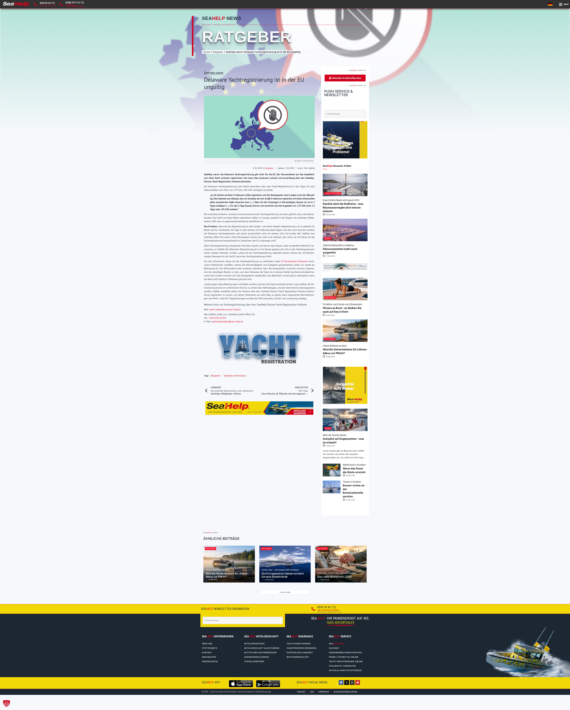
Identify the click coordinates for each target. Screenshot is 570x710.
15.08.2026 (330, 446)
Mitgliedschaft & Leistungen (261, 648)
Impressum (323, 692)
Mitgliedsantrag (254, 644)
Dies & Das (330, 297)
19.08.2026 (330, 315)
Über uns (207, 644)
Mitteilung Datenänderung (260, 652)
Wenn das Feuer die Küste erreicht (354, 469)
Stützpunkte (209, 648)
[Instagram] (352, 682)
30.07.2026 (324, 580)
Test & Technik (332, 193)
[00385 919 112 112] (61, 4)
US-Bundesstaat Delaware (294, 261)
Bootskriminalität (298, 657)
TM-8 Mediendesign (263, 692)
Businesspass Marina (256, 657)
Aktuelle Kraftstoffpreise (345, 670)
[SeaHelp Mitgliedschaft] (259, 413)
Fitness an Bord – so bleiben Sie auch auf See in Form (342, 308)
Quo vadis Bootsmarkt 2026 (336, 575)
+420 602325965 (217, 317)
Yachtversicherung (299, 644)
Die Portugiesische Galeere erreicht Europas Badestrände (283, 573)
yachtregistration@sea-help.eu (227, 321)
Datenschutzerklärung (345, 692)
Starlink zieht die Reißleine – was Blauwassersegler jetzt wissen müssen (343, 206)
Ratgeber (207, 25)
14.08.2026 (350, 475)
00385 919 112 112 (74, 2)
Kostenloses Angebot (300, 652)
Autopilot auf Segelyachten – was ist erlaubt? (343, 439)
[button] (6, 703)
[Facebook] (341, 682)
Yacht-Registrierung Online (346, 661)
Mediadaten (209, 657)
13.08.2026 (350, 500)
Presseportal (210, 661)
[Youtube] (357, 682)
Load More (285, 592)
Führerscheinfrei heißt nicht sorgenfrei (340, 249)
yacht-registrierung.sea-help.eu (225, 309)
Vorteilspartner (254, 661)
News (327, 238)
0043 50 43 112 (47, 3)
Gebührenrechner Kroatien (345, 652)
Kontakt (207, 652)
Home (206, 51)
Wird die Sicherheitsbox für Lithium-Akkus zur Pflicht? (345, 350)
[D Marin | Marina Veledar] (345, 269)
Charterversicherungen (301, 648)
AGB (312, 692)
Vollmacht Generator (342, 666)
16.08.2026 (330, 357)
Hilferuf (334, 648)
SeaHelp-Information (224, 25)
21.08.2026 (330, 256)
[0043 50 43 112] (36, 4)
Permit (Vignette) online (343, 657)
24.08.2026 (330, 215)
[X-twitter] (346, 682)
